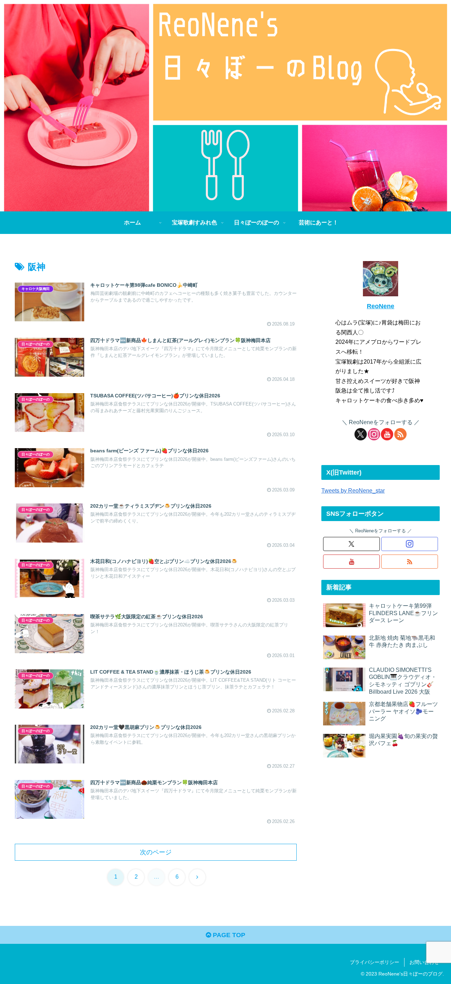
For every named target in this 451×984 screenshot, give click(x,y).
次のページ (156, 852)
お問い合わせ (424, 962)
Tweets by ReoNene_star (353, 490)
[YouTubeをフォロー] (387, 434)
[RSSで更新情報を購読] (400, 434)
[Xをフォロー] (360, 434)
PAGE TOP (228, 935)
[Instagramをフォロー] (374, 434)
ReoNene (380, 306)
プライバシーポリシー (374, 962)
